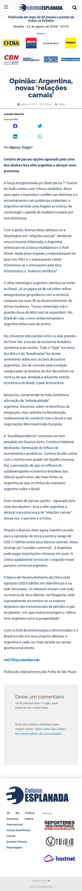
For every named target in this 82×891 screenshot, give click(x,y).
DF (8, 813)
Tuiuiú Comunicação (41, 887)
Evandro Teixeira (17, 841)
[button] (74, 7)
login (47, 703)
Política (30, 813)
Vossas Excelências (19, 830)
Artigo (62, 104)
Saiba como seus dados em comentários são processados (40, 731)
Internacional (15, 824)
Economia (13, 818)
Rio (18, 813)
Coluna (11, 835)
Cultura (28, 818)
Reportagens (14, 847)
